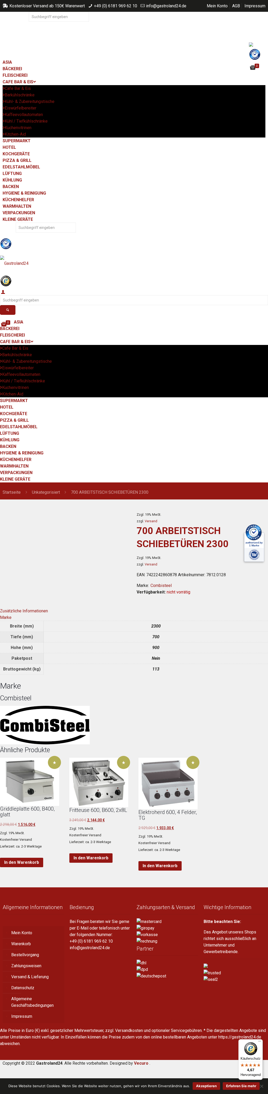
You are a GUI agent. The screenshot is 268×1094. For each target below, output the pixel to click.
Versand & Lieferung (30, 976)
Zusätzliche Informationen (24, 610)
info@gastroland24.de (166, 5)
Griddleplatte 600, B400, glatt (27, 812)
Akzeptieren (206, 1086)
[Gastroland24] (134, 263)
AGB (236, 5)
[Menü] (259, 1042)
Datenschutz (22, 987)
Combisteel (161, 585)
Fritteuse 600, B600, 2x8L (98, 810)
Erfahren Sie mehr (241, 1086)
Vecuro (141, 1063)
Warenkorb (21, 943)
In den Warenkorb (21, 862)
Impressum (254, 5)
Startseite (12, 492)
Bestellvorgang (25, 954)
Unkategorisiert (46, 492)
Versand (151, 521)
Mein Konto (217, 5)
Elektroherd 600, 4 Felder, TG (167, 815)
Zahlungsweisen (26, 965)
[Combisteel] (45, 742)
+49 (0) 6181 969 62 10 (115, 5)
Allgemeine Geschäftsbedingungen (32, 1002)
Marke (6, 617)
